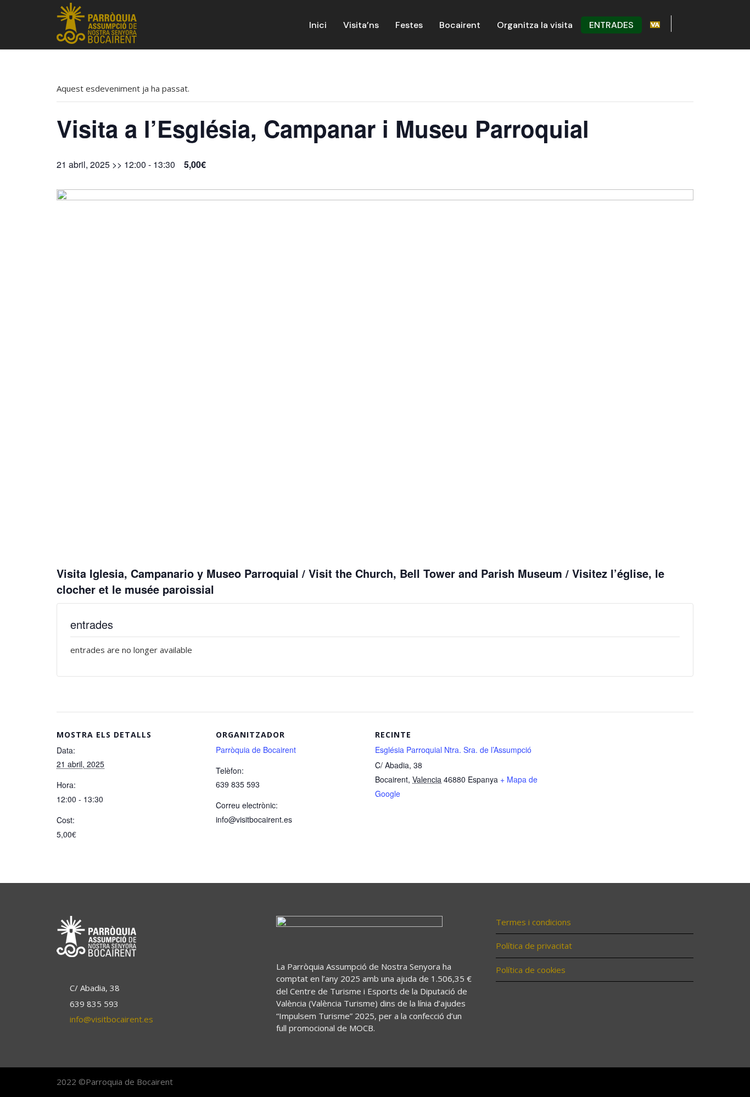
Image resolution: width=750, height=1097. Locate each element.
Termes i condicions (533, 921)
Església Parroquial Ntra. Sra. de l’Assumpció (453, 749)
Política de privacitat (534, 945)
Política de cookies (531, 969)
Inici (318, 25)
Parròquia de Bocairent (256, 749)
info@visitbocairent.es (111, 1019)
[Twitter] (660, 1083)
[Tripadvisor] (682, 1083)
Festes (409, 25)
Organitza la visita (535, 25)
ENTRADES (611, 25)
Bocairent (459, 25)
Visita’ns (361, 25)
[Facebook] (639, 1083)
